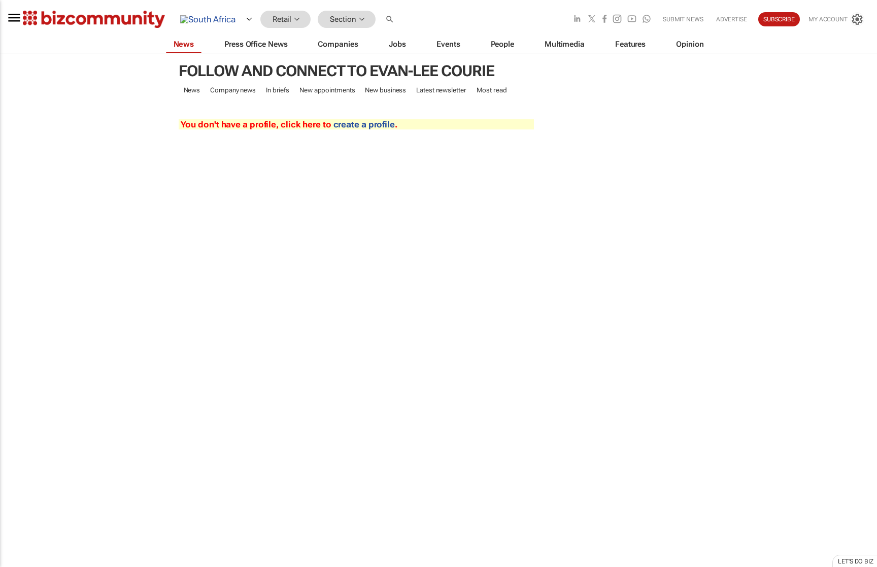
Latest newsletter (441, 90)
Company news (233, 90)
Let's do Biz (855, 561)
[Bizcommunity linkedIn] (577, 19)
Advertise (731, 19)
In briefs (277, 90)
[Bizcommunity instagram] (617, 19)
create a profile (364, 124)
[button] (391, 19)
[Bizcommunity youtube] (632, 19)
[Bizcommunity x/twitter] (592, 19)
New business (385, 90)
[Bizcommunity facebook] (604, 19)
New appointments (327, 90)
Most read (492, 90)
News (192, 90)
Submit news (683, 19)
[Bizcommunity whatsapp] (646, 19)
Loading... (19, 475)
